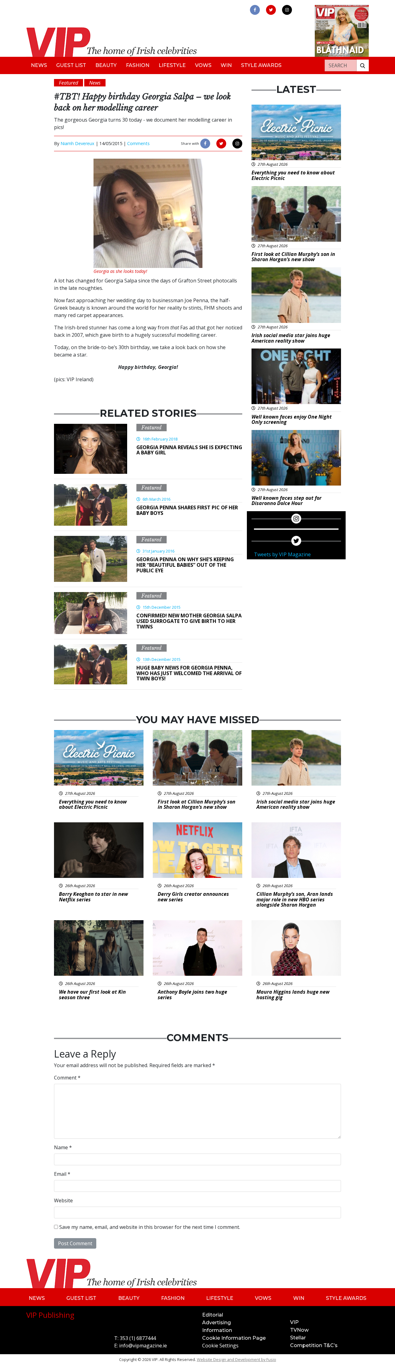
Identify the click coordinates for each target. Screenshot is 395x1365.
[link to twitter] (271, 10)
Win (226, 65)
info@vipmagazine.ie (143, 1345)
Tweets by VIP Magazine (282, 554)
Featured (151, 427)
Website (63, 1200)
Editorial (212, 1315)
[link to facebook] (255, 10)
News (39, 65)
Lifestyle (172, 65)
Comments (138, 143)
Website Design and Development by (236, 1359)
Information (217, 1330)
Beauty (106, 65)
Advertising (216, 1322)
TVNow (299, 1330)
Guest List (71, 65)
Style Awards (261, 65)
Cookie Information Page (234, 1338)
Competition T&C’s (314, 1345)
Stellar (298, 1338)
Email (62, 1174)
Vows (203, 65)
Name (63, 1147)
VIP (294, 1322)
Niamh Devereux (77, 143)
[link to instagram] (287, 10)
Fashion (137, 65)
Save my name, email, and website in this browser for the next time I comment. (149, 1227)
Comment (67, 1077)
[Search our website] (362, 65)
